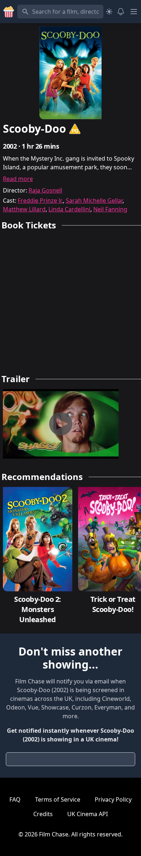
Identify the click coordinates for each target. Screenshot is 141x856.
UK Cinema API (87, 814)
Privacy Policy (113, 799)
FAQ (15, 799)
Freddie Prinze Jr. (40, 200)
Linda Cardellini (69, 209)
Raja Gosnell (45, 190)
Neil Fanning (110, 209)
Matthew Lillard (24, 209)
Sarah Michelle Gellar (94, 200)
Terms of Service (57, 799)
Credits (43, 814)
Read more (18, 179)
